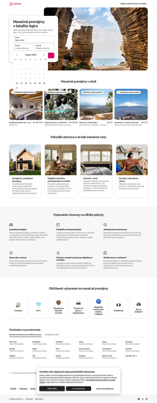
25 (21, 83)
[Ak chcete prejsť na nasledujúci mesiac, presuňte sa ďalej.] (44, 55)
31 (17, 88)
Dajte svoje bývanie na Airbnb (133, 3)
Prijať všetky (52, 389)
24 (17, 83)
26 (26, 83)
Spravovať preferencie (105, 389)
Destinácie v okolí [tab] (52, 335)
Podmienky (39, 399)
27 (30, 83)
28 (35, 83)
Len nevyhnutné (78, 389)
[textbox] (23, 48)
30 (44, 83)
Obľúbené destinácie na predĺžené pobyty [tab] (25, 335)
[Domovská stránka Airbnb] (15, 3)
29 (40, 83)
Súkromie (29, 399)
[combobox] (33, 40)
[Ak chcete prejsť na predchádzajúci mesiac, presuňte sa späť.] (17, 55)
